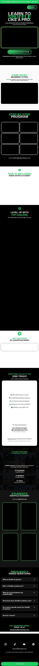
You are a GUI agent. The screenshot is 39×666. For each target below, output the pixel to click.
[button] (19, 579)
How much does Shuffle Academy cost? (17, 601)
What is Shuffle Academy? (12, 579)
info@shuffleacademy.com (19, 630)
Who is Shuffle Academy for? (13, 586)
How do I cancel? (9, 615)
